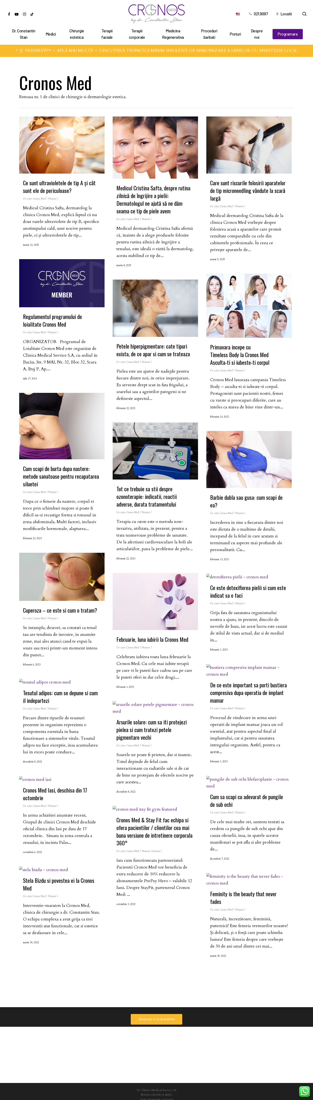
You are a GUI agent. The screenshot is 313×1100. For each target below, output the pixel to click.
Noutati (52, 198)
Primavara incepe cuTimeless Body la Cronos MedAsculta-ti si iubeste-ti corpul (239, 354)
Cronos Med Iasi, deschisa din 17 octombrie (55, 794)
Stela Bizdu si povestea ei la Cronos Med (58, 884)
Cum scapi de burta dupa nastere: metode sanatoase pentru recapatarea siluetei (61, 476)
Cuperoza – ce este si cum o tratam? (60, 610)
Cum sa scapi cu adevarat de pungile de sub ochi (246, 800)
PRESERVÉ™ (21, 50)
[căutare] (304, 14)
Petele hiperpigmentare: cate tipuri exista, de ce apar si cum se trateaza (153, 350)
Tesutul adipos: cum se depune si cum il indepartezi (60, 697)
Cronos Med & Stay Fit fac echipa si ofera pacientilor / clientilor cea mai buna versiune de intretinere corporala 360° (154, 831)
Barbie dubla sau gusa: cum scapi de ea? (246, 501)
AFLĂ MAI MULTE (58, 50)
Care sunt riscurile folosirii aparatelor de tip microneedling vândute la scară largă (248, 190)
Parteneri (155, 851)
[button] (156, 1019)
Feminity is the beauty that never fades (243, 898)
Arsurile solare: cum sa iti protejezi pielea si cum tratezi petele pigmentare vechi (151, 729)
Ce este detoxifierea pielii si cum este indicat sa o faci (248, 591)
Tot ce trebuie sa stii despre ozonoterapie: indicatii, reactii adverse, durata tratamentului (146, 496)
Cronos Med (39, 198)
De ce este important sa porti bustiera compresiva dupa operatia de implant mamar (248, 692)
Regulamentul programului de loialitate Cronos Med (52, 320)
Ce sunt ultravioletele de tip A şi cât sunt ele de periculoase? (59, 187)
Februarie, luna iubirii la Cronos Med (152, 639)
